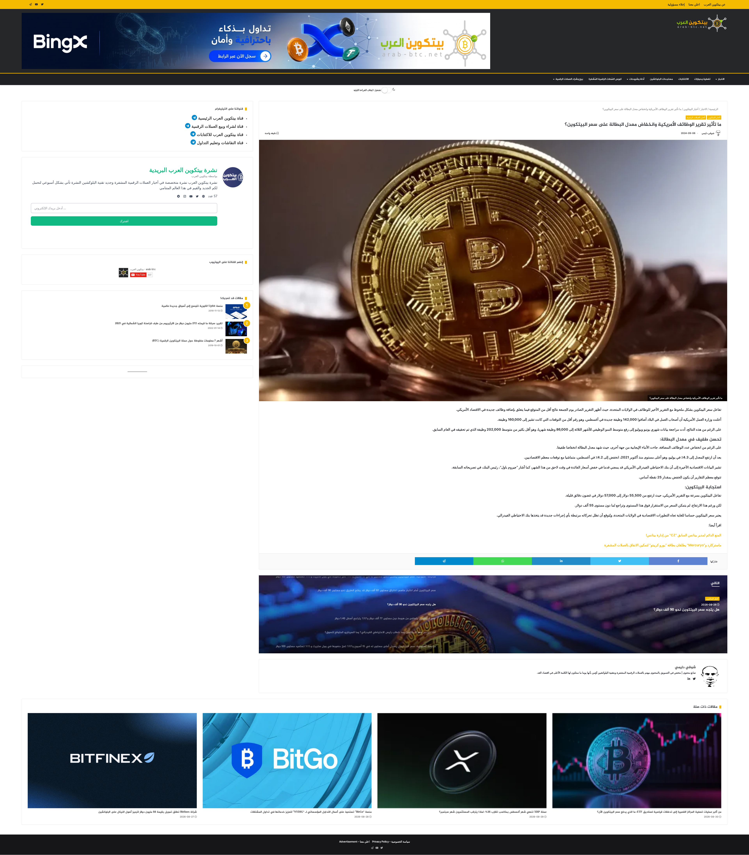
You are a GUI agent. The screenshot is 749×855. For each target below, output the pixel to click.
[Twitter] (42, 4)
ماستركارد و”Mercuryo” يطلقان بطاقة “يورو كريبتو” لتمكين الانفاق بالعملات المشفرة (662, 545)
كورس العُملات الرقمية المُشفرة (605, 79)
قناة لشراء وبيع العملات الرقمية (217, 126)
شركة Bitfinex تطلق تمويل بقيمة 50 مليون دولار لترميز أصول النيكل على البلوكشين (147, 812)
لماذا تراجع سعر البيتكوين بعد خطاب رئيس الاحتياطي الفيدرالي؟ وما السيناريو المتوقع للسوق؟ (644, 610)
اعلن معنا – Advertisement (354, 841)
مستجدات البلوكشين (661, 79)
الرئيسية (714, 109)
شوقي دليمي (708, 133)
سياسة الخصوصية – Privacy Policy (391, 841)
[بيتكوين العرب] (701, 23)
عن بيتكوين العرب (714, 4)
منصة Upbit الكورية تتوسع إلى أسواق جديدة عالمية (192, 306)
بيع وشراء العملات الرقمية (569, 79)
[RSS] (25, 4)
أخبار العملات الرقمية (696, 117)
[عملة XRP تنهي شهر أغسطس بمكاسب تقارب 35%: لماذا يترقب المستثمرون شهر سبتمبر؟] (462, 760)
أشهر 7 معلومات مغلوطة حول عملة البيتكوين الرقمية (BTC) (187, 341)
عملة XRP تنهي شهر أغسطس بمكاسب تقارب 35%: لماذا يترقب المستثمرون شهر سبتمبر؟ (493, 812)
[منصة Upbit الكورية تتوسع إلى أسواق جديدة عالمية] (236, 311)
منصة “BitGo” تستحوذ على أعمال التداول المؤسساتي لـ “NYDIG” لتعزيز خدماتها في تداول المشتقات (311, 812)
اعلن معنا (694, 4)
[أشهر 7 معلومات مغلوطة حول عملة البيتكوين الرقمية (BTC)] (236, 346)
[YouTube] (36, 4)
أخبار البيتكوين (691, 109)
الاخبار (721, 79)
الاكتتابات (683, 79)
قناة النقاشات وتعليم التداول (220, 143)
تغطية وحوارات (702, 79)
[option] (493, 614)
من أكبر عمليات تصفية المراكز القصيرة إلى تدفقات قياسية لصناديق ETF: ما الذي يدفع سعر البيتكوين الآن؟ (659, 812)
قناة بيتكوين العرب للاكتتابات (219, 134)
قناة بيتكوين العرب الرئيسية (220, 118)
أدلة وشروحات (636, 79)
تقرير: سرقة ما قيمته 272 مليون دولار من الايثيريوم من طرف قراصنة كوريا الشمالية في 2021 (169, 323)
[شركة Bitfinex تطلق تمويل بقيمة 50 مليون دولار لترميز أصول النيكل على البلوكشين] (112, 760)
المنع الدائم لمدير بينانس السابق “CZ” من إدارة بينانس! (683, 535)
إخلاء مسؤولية (676, 4)
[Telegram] (30, 4)
